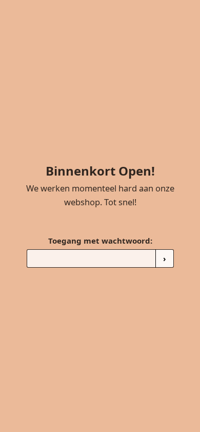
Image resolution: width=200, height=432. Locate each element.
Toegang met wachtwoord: (100, 240)
